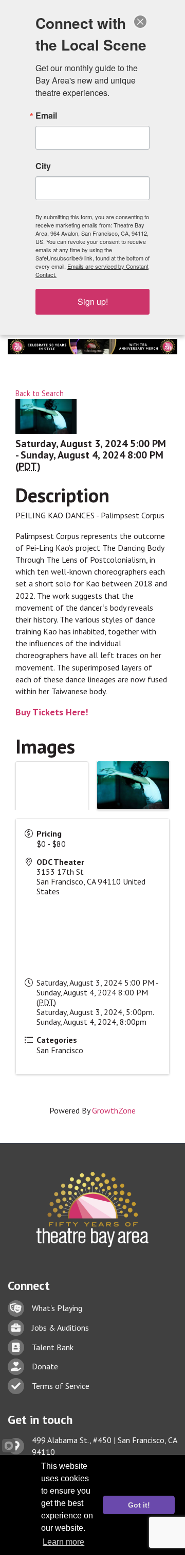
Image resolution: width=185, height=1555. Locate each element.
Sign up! (93, 301)
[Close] (140, 21)
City (43, 166)
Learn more (63, 1541)
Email (46, 115)
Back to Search (39, 393)
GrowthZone (114, 1110)
